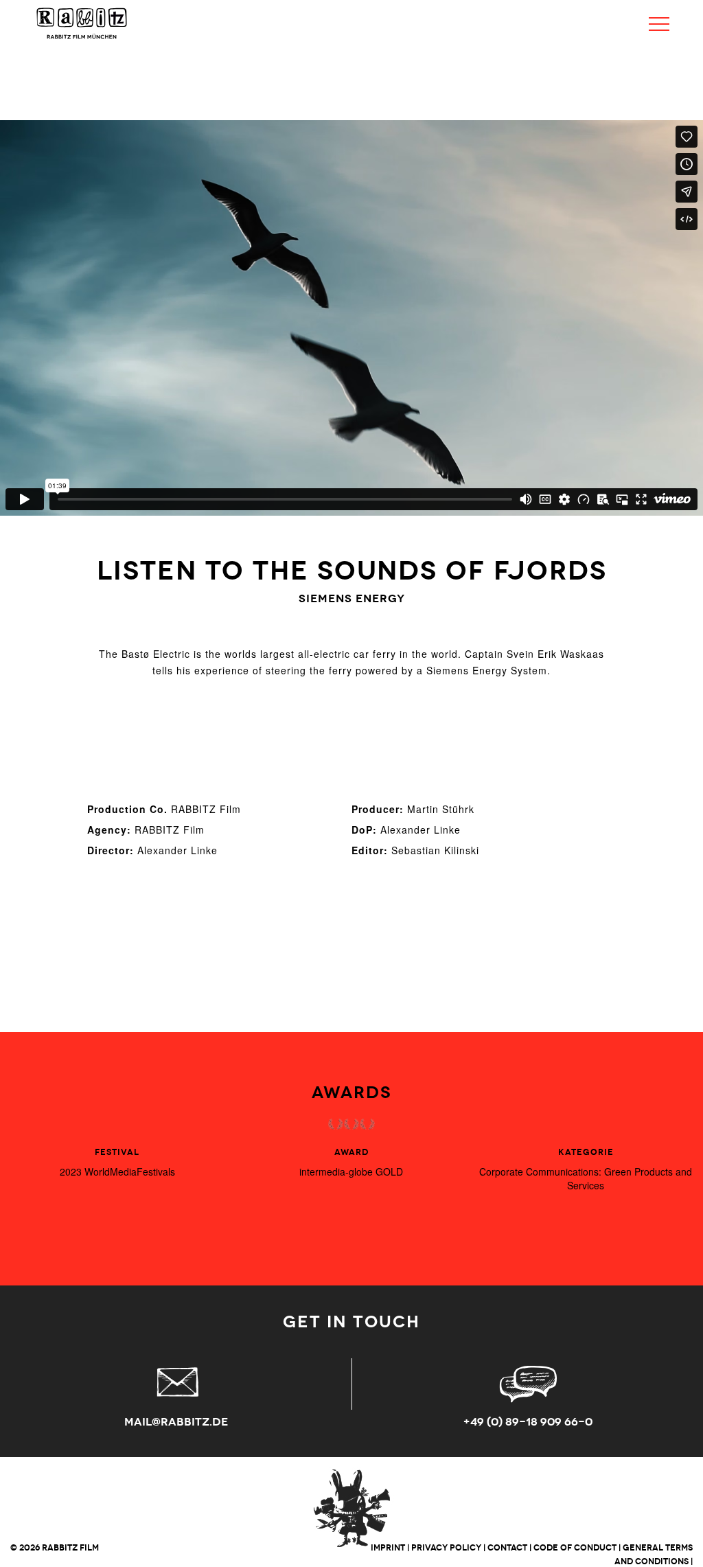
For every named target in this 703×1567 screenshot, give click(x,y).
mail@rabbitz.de (176, 1421)
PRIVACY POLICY (446, 1547)
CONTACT (507, 1547)
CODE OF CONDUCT (574, 1547)
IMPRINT (388, 1547)
